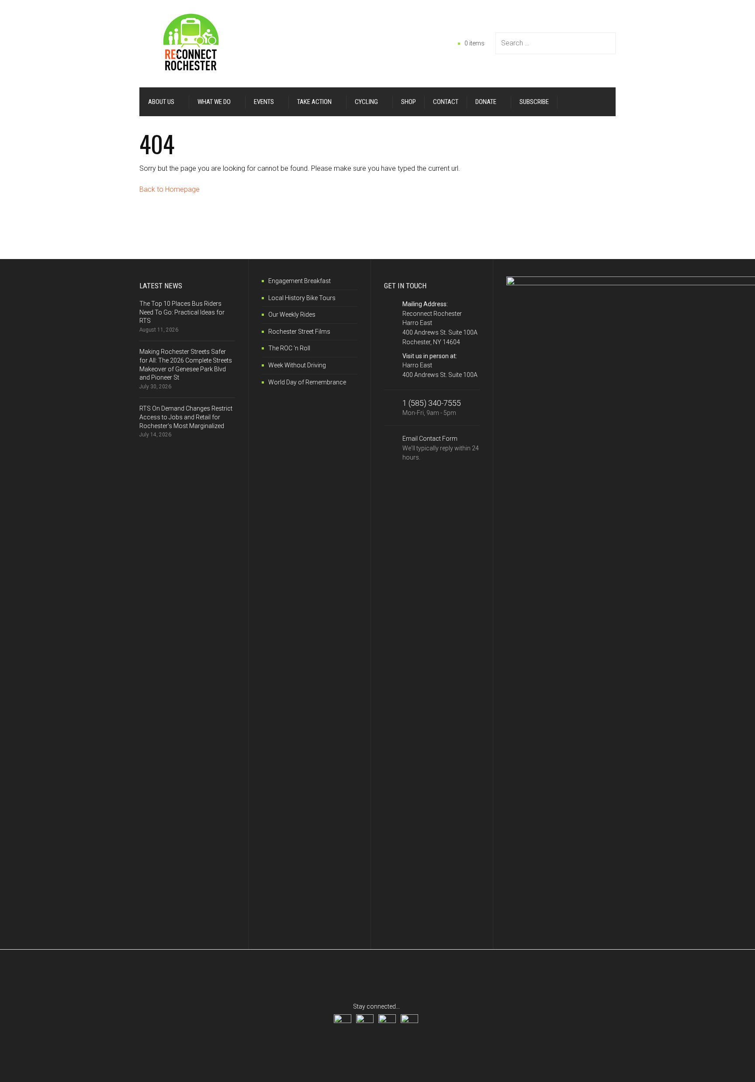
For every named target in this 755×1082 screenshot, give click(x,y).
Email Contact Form (440, 448)
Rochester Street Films (299, 331)
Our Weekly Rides (291, 314)
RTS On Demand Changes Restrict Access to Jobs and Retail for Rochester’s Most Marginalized (185, 417)
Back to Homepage (169, 189)
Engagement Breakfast (299, 280)
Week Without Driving (297, 365)
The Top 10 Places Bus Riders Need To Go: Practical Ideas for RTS (182, 312)
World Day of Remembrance (307, 382)
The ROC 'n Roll (289, 348)
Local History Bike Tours (302, 297)
